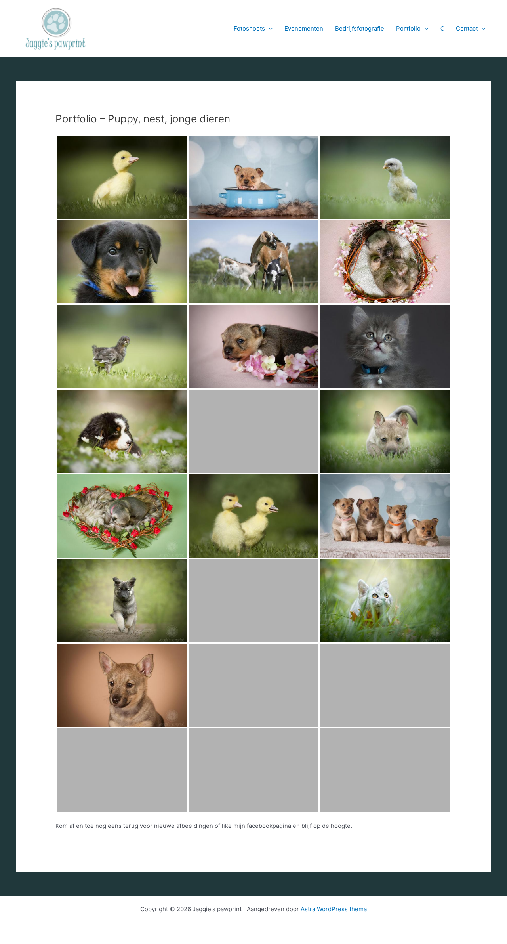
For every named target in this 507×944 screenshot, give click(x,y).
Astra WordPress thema (334, 909)
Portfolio (408, 28)
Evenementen (303, 28)
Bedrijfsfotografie (359, 28)
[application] (269, 28)
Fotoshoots (249, 28)
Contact (467, 28)
